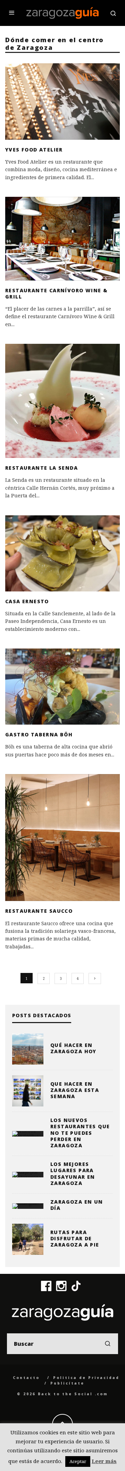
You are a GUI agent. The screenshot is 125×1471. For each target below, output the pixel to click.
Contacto (26, 1377)
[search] (107, 1343)
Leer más (104, 1461)
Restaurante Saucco (39, 911)
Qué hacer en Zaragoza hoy (73, 1048)
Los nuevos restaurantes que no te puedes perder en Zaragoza (80, 1133)
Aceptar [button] (77, 1461)
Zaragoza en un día (76, 1204)
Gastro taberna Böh (39, 734)
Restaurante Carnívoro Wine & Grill (56, 293)
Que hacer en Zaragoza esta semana (74, 1090)
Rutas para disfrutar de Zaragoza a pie (74, 1238)
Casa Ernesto (27, 601)
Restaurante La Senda (41, 468)
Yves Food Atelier (34, 149)
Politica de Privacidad (86, 1377)
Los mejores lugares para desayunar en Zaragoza (72, 1173)
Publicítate (67, 1383)
